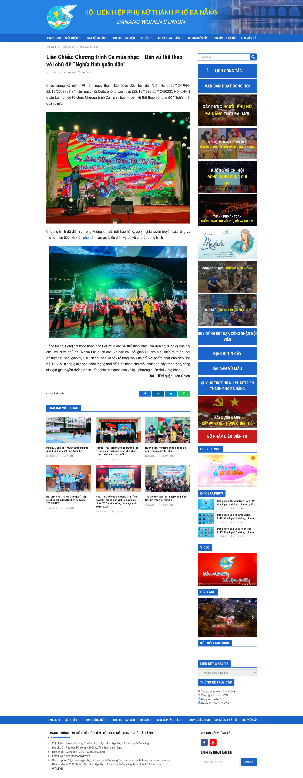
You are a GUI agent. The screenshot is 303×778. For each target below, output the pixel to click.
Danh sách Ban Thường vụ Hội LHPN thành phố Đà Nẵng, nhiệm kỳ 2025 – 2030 (235, 516)
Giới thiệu (71, 38)
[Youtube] (213, 742)
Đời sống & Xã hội (225, 38)
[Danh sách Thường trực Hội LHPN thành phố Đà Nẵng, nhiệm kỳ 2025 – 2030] (206, 504)
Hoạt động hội (95, 38)
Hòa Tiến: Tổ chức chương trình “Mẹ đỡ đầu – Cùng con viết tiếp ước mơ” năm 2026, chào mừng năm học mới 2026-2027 (116, 501)
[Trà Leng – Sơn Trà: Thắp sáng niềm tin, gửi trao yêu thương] (167, 478)
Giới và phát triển (168, 38)
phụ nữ (88, 237)
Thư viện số (248, 38)
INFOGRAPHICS (211, 493)
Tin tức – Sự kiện (124, 38)
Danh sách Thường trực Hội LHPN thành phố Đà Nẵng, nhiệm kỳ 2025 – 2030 (236, 503)
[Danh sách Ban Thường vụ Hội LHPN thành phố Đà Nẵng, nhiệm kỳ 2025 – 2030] (206, 518)
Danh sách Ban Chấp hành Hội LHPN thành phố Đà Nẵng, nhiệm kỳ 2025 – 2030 (235, 530)
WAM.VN (57, 768)
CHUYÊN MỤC (210, 449)
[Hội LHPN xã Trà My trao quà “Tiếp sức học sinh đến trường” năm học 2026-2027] (68, 478)
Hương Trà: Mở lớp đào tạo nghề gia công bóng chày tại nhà (166, 449)
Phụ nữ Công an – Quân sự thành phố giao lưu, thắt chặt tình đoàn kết (67, 449)
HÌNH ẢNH (207, 592)
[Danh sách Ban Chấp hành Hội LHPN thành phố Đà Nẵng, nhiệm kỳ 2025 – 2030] (206, 532)
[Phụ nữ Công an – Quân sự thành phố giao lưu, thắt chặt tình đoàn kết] (68, 430)
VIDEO (205, 547)
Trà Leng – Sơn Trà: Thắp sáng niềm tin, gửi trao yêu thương (166, 498)
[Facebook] (204, 742)
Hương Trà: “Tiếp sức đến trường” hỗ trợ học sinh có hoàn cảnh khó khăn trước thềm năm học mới (117, 451)
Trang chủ (54, 38)
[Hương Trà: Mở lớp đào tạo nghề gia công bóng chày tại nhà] (167, 430)
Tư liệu (144, 38)
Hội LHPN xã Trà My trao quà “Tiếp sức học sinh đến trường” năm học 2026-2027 (66, 500)
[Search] (253, 57)
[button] (202, 617)
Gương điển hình (198, 38)
